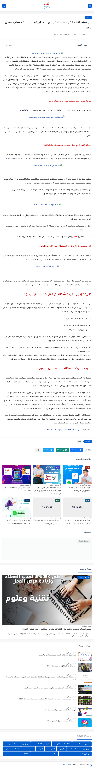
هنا (20, 111)
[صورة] (85, 656)
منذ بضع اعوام (86, 626)
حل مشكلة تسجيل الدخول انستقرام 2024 (61, 721)
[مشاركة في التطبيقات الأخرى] (38, 450)
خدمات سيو (29, 749)
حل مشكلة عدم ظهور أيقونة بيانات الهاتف (63, 430)
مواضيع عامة (85, 754)
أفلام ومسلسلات (83, 744)
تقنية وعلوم (67, 765)
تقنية (88, 17)
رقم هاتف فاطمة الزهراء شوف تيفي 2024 (61, 666)
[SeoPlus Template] (90, 765)
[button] (76, 450)
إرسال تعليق (83, 541)
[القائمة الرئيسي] (90, 6)
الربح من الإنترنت (42, 744)
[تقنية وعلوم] (47, 6)
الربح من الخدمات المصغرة (18, 744)
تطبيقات (51, 749)
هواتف (54, 754)
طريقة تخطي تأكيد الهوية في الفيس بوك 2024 (60, 710)
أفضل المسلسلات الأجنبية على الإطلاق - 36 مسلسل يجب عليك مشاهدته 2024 (47, 699)
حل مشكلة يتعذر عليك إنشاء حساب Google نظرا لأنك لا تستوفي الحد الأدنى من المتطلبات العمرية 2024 (41, 678)
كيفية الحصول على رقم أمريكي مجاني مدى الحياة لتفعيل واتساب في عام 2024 (47, 491)
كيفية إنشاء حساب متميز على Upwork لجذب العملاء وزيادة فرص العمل (57, 629)
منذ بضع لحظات (85, 485)
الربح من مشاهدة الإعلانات (80, 749)
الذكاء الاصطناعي (63, 744)
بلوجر (62, 749)
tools (26, 754)
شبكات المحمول (12, 749)
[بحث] (4, 6)
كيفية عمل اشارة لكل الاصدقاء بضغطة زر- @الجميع (57, 655)
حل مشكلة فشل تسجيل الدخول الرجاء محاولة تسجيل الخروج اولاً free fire (50, 688)
